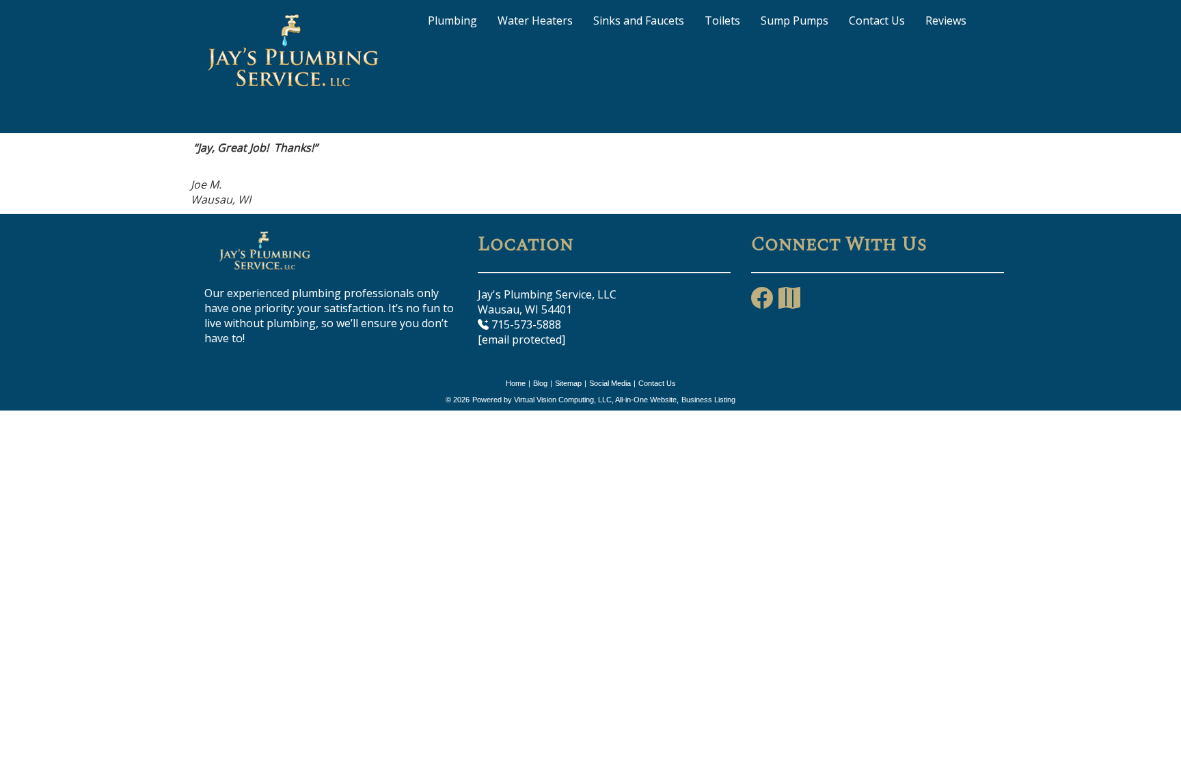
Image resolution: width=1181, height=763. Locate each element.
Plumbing (452, 20)
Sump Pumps (794, 20)
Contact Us (877, 20)
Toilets (722, 20)
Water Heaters (535, 20)
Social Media (610, 383)
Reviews (945, 20)
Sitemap (568, 383)
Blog (540, 383)
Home (516, 383)
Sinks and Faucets (638, 20)
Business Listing (708, 400)
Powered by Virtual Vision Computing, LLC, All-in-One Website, (575, 400)
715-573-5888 (525, 324)
